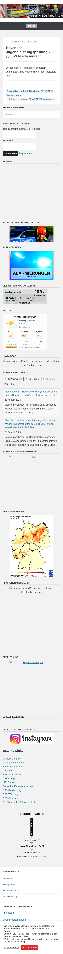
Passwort (8, 140)
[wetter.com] (11, 348)
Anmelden (7, 886)
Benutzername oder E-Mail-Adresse (21, 129)
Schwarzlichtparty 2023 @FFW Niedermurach (32, 99)
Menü (31, 26)
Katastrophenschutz (13, 774)
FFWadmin (32, 42)
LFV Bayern (9, 790)
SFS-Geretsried (11, 805)
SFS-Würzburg (10, 801)
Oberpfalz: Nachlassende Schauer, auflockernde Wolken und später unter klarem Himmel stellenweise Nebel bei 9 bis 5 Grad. (30, 424)
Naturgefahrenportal (13, 770)
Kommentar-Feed (11, 898)
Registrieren (25, 153)
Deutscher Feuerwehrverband (18, 794)
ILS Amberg (9, 778)
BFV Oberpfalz (10, 786)
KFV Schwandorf (12, 782)
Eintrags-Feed (9, 892)
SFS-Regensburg (12, 797)
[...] (33, 412)
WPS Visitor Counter (37, 864)
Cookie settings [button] (11, 947)
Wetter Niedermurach (25, 316)
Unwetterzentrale (12, 766)
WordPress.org (10, 904)
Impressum (8, 920)
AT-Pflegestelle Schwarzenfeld (19, 809)
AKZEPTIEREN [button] (30, 947)
